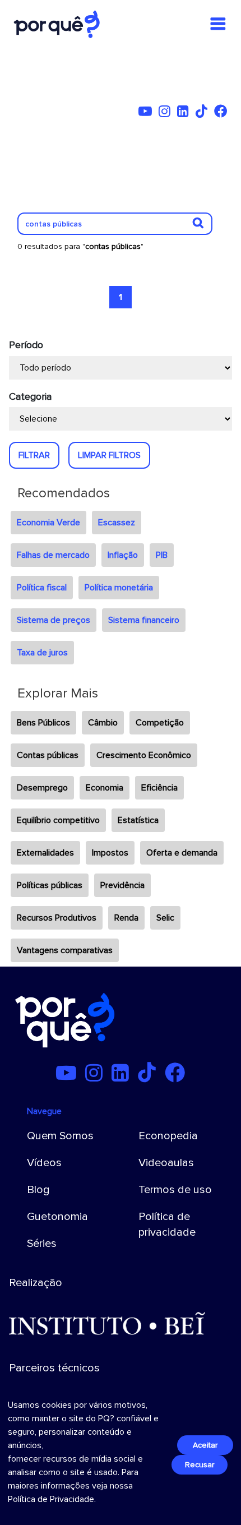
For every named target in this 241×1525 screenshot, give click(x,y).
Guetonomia (57, 1216)
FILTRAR (34, 455)
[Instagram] (167, 113)
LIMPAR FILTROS (109, 455)
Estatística (138, 820)
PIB (162, 555)
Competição (160, 722)
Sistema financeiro (143, 620)
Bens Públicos (43, 722)
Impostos (110, 852)
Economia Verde (48, 522)
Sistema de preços (53, 620)
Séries (42, 1243)
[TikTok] (204, 113)
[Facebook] (223, 113)
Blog (38, 1189)
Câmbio (103, 722)
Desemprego (42, 787)
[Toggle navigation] (218, 24)
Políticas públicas (49, 885)
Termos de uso (175, 1189)
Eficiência (159, 787)
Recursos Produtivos (56, 917)
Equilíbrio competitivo (58, 820)
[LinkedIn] (185, 113)
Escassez (116, 522)
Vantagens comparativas (65, 950)
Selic (165, 917)
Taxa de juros (42, 652)
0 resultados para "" (80, 246)
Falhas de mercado (53, 555)
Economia (104, 787)
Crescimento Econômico (143, 755)
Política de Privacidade (51, 1499)
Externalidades (45, 852)
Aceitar (205, 1445)
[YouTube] (147, 113)
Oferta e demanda (181, 852)
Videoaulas (166, 1163)
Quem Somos (60, 1136)
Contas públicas (47, 755)
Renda (126, 917)
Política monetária (119, 587)
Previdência (122, 885)
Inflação (123, 555)
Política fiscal (42, 587)
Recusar (199, 1464)
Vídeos (44, 1163)
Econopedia (168, 1136)
